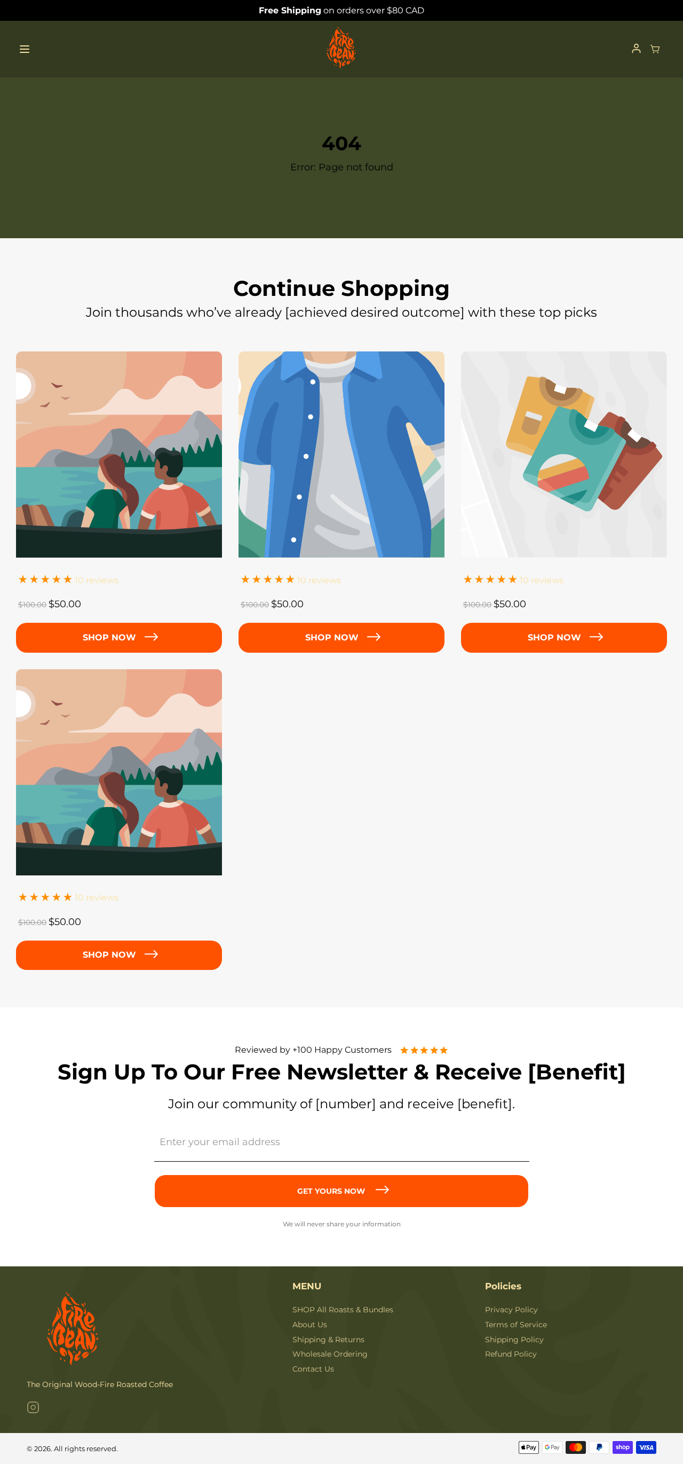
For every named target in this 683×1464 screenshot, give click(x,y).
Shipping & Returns (328, 1339)
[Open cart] (655, 49)
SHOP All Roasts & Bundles (342, 1309)
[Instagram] (33, 1409)
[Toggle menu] (24, 49)
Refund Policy (511, 1354)
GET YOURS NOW (331, 1191)
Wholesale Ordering (330, 1354)
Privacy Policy (511, 1309)
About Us (309, 1324)
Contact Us (313, 1369)
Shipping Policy (514, 1339)
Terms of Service (516, 1324)
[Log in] (636, 49)
